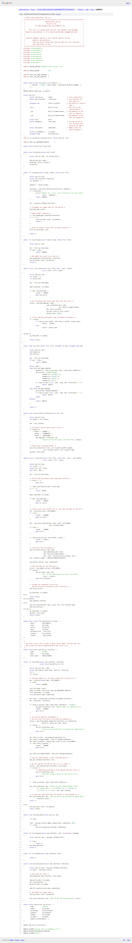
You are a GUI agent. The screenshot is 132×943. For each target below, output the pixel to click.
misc (92, 9)
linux (33, 9)
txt (124, 940)
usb (87, 9)
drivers (81, 9)
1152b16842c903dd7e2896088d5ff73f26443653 (55, 9)
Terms (22, 940)
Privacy (17, 940)
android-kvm (24, 9)
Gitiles (12, 940)
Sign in (128, 3)
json (128, 940)
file (58, 14)
